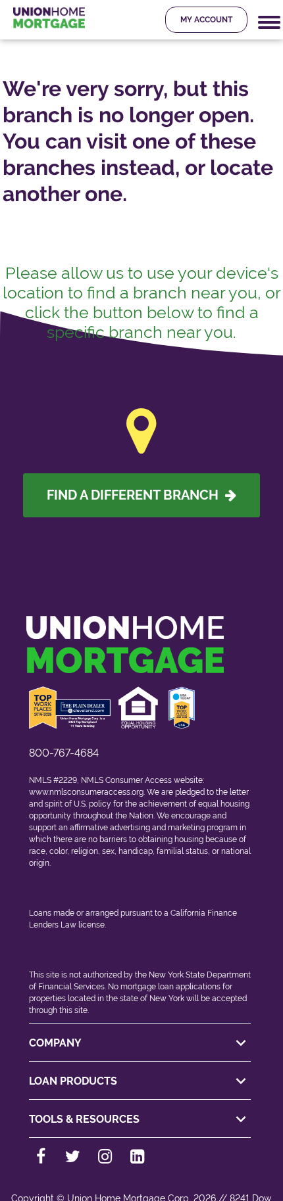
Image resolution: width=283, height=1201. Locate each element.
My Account (206, 19)
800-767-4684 (64, 753)
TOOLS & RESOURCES (84, 1119)
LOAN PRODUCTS (73, 1081)
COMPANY (55, 1043)
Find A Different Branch (136, 495)
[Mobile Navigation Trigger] (269, 23)
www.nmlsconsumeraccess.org (86, 792)
